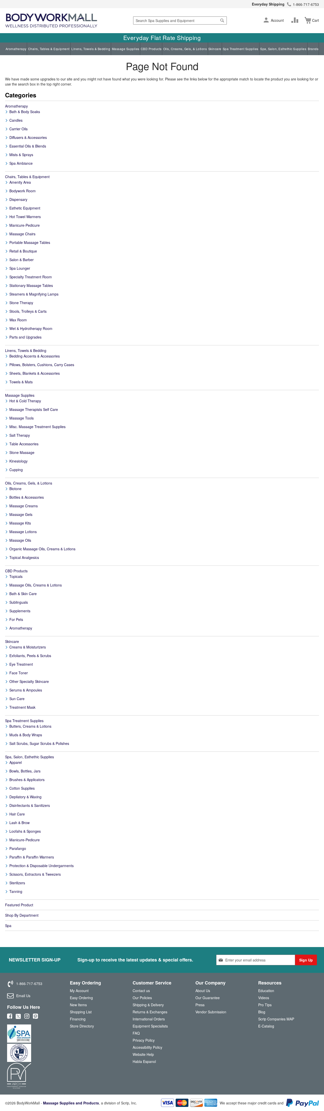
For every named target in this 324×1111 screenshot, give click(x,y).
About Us (202, 990)
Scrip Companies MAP (276, 1018)
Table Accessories (23, 443)
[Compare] (295, 20)
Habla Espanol (144, 1061)
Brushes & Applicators (27, 779)
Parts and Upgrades (25, 337)
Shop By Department (21, 915)
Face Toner (18, 672)
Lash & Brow (19, 822)
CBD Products (151, 49)
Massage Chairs (22, 233)
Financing (78, 1018)
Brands (313, 49)
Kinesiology (18, 461)
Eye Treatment (21, 664)
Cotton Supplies (22, 788)
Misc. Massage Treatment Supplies (37, 426)
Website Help (143, 1054)
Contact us (141, 990)
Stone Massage (21, 452)
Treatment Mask (22, 707)
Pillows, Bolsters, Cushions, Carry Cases (41, 364)
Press (200, 1004)
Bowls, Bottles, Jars (24, 770)
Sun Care (17, 698)
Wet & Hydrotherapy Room (30, 328)
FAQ (136, 1033)
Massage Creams (23, 505)
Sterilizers (17, 882)
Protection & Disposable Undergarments (41, 865)
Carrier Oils (18, 128)
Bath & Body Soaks (24, 111)
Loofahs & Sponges (25, 831)
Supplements (19, 610)
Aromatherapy (16, 49)
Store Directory (82, 1026)
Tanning (15, 891)
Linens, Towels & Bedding (90, 49)
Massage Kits (20, 523)
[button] (266, 20)
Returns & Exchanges (150, 1011)
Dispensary (18, 199)
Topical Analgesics (24, 557)
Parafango (17, 848)
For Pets (16, 619)
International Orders (149, 1018)
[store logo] (51, 20)
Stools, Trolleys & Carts (28, 311)
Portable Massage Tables (29, 242)
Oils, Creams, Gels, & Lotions (185, 49)
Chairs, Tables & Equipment (49, 49)
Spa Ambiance (21, 163)
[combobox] (180, 20)
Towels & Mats (21, 381)
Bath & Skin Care (23, 593)
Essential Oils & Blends (27, 146)
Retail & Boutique (23, 251)
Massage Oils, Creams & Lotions (35, 585)
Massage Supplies (125, 49)
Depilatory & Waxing (25, 796)
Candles (16, 120)
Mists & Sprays (21, 154)
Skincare (214, 49)
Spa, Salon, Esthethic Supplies (283, 49)
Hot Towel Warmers (25, 216)
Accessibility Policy (147, 1047)
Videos (263, 997)
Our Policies (142, 997)
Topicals (16, 576)
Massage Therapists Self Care (33, 409)
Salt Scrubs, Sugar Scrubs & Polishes (39, 743)
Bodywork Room (22, 190)
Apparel (15, 762)
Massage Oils (20, 540)
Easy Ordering (81, 997)
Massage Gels (20, 514)
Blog (261, 1011)
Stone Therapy (21, 302)
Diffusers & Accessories (28, 137)
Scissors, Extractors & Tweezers (35, 874)
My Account (79, 990)
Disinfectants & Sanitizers (29, 805)
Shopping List (81, 1011)
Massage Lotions (23, 531)
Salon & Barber (21, 259)
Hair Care (17, 813)
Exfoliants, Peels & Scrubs (30, 655)
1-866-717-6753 (306, 4)
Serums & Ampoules (25, 690)
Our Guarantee (207, 997)
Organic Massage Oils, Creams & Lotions (42, 548)
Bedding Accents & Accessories (34, 356)
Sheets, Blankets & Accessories (34, 373)
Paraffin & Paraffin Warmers (31, 857)
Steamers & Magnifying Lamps (33, 294)
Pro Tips (265, 1004)
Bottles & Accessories (26, 497)
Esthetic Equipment (24, 208)
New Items (78, 1004)
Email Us (23, 995)
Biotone (15, 488)
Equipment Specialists (150, 1026)
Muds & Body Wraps (25, 734)
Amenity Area (20, 182)
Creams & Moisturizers (27, 646)
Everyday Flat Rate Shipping (162, 38)
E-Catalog (266, 1027)
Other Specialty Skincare (29, 681)
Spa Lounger (19, 268)
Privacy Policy (144, 1040)
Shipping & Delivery (148, 1004)
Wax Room (18, 319)
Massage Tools (21, 418)
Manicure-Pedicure (24, 225)
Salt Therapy (19, 435)
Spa (8, 925)
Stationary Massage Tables (31, 285)
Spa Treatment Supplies (240, 49)
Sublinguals (18, 602)
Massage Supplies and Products (71, 1102)
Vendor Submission (210, 1011)
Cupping (16, 469)
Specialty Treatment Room (30, 276)
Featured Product (19, 904)
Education (266, 990)
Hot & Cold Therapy (25, 400)
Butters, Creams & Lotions (30, 726)
